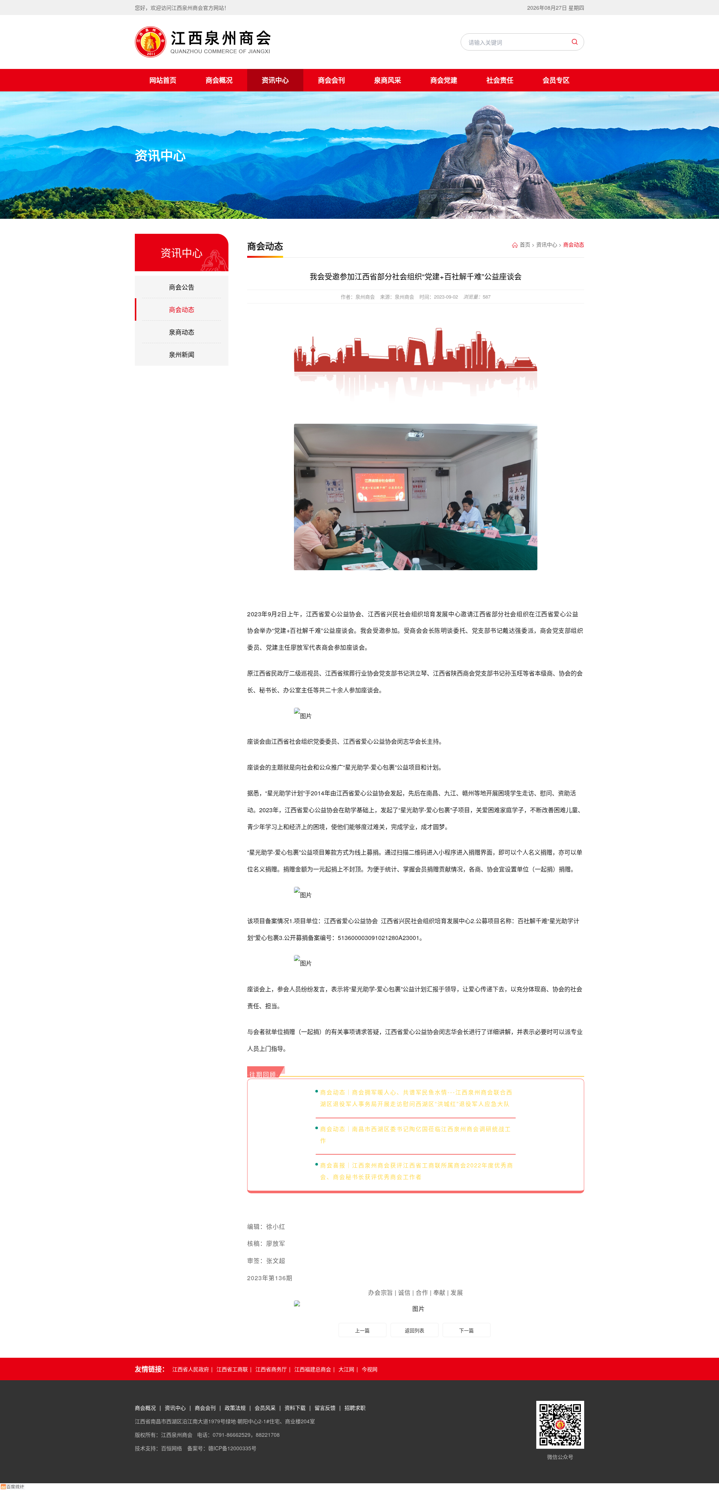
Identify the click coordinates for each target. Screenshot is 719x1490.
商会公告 (181, 286)
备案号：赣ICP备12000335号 (222, 1448)
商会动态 (181, 309)
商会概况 (219, 80)
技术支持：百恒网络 (159, 1448)
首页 (525, 244)
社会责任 (499, 80)
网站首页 (162, 80)
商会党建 (443, 80)
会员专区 (556, 80)
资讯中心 (275, 80)
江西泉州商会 (203, 42)
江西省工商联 (232, 1369)
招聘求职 (355, 1407)
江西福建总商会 (312, 1369)
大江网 (346, 1369)
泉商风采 (387, 80)
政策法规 (235, 1407)
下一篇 (466, 1330)
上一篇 (362, 1330)
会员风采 (265, 1407)
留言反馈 (325, 1407)
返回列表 (414, 1330)
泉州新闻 (181, 354)
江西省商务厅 (271, 1369)
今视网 (369, 1369)
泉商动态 (181, 331)
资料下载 (295, 1407)
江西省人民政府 (190, 1369)
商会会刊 (331, 80)
